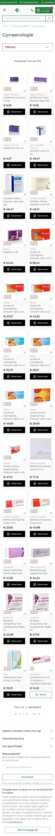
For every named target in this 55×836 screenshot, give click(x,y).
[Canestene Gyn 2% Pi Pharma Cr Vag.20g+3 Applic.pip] (41, 660)
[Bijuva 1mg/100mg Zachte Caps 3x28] (14, 553)
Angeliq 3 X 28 (11, 252)
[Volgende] (39, 714)
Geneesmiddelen (20, 26)
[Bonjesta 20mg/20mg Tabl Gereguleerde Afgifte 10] (14, 603)
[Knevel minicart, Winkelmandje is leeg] (38, 10)
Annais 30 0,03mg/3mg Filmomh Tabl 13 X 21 (14, 362)
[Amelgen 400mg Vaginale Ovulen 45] (41, 184)
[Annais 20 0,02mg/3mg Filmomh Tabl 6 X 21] (41, 288)
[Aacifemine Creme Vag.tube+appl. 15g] (41, 80)
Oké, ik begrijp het (27, 830)
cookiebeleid (15, 822)
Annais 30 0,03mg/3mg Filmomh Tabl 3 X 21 (40, 362)
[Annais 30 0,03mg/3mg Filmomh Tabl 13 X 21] (14, 342)
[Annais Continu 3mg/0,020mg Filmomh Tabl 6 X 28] (14, 449)
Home (5, 26)
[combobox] (24, 18)
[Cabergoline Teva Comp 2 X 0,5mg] (14, 660)
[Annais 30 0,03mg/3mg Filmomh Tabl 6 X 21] (14, 395)
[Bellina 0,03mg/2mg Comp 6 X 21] (41, 502)
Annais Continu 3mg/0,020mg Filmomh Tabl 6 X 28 (14, 469)
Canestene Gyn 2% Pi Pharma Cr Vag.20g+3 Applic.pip (40, 680)
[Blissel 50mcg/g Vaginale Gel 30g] (41, 553)
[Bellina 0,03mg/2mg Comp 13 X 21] (41, 449)
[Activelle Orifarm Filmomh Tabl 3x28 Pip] (14, 184)
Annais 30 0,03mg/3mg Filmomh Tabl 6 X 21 (14, 415)
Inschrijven (27, 777)
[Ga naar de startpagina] (19, 10)
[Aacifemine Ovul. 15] (14, 131)
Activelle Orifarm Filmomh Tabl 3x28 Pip (13, 201)
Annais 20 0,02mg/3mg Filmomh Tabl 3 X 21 (14, 308)
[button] (27, 47)
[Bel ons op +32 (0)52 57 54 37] (32, 10)
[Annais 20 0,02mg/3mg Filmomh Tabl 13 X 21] (41, 235)
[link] (16, 714)
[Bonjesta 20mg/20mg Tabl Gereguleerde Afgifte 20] (41, 603)
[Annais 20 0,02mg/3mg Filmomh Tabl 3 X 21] (14, 288)
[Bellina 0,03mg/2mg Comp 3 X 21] (14, 502)
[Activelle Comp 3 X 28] (41, 131)
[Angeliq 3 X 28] (14, 235)
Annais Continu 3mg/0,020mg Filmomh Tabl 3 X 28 (40, 415)
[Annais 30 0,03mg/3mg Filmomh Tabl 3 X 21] (41, 342)
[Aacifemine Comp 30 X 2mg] (14, 80)
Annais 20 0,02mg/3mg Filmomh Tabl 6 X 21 (40, 308)
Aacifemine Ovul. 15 (13, 148)
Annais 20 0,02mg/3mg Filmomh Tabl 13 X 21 (40, 255)
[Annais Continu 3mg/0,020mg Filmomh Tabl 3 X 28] (41, 395)
